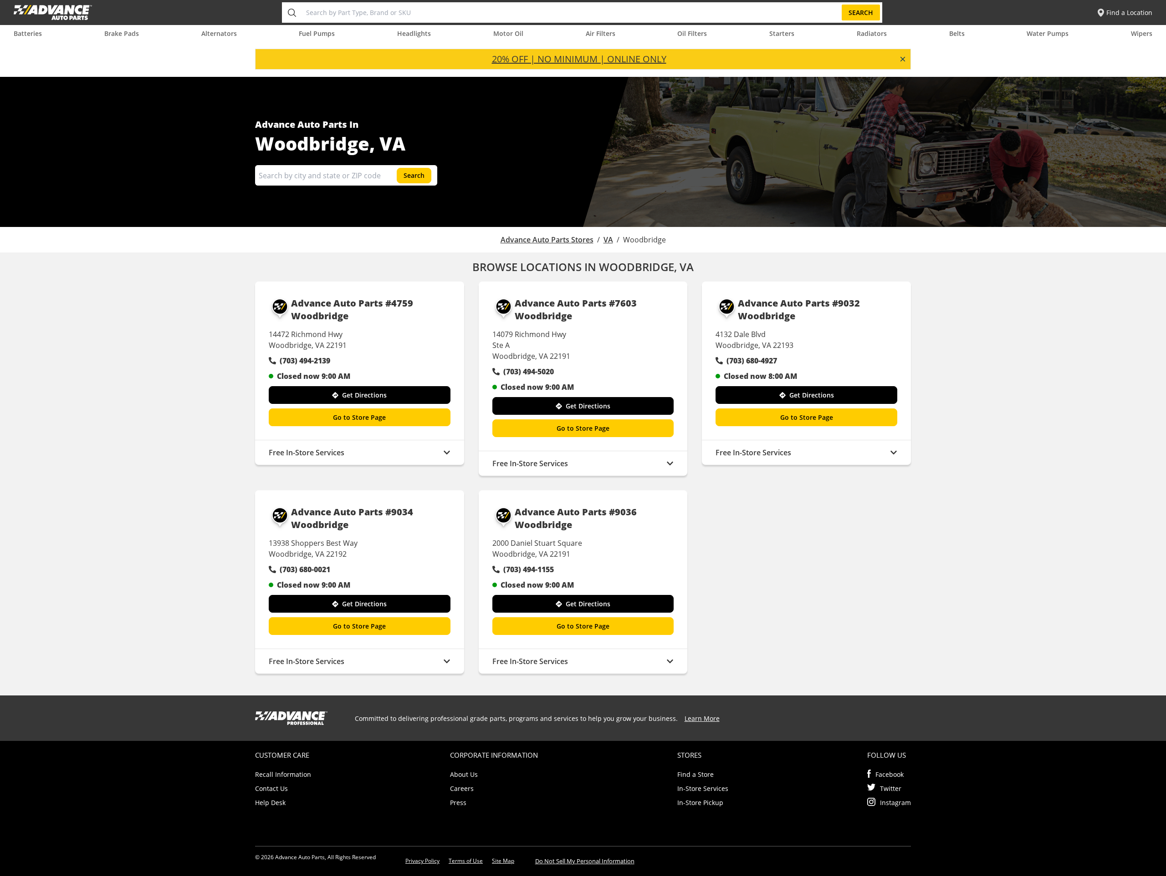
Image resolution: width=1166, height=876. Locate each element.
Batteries (28, 33)
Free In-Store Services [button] (306, 453)
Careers (462, 788)
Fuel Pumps (317, 33)
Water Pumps (1048, 33)
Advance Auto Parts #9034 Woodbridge (352, 518)
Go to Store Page (359, 417)
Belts (957, 33)
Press (458, 802)
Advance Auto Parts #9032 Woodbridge (799, 309)
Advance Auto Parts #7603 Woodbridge (576, 309)
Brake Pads (121, 33)
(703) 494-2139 (305, 361)
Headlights (414, 33)
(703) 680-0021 (305, 569)
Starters (781, 33)
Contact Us (271, 788)
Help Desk (270, 802)
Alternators (219, 33)
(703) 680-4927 (751, 361)
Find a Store (695, 774)
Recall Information (283, 774)
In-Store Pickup (700, 802)
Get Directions (364, 395)
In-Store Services (702, 788)
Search (861, 12)
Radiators (872, 33)
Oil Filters (692, 33)
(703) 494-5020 (528, 372)
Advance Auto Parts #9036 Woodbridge (576, 518)
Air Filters (600, 33)
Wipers (1141, 33)
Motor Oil (508, 33)
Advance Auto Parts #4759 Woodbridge (352, 309)
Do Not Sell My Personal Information (584, 861)
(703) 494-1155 (528, 569)
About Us (464, 774)
